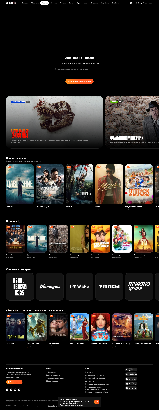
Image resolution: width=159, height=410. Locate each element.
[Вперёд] (156, 122)
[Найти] (131, 3)
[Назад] (3, 122)
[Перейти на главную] (11, 3)
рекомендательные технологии (72, 401)
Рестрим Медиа (52, 406)
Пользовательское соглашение (72, 405)
